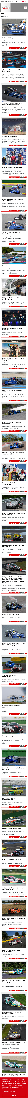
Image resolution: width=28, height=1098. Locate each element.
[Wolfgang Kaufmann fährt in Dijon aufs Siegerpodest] (14, 442)
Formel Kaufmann (8, 266)
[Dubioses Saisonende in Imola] (14, 818)
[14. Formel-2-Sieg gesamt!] (14, 126)
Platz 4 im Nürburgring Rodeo (11, 859)
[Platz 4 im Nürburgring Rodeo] (14, 848)
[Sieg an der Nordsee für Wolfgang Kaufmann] (14, 317)
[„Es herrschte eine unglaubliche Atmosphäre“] (14, 59)
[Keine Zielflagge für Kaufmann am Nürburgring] (14, 534)
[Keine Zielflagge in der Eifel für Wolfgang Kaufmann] (14, 1001)
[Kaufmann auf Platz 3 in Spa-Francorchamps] (14, 939)
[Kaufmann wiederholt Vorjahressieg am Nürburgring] (14, 502)
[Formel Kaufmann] (14, 255)
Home (2, 1)
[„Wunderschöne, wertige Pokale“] (14, 156)
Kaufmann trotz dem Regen (11, 614)
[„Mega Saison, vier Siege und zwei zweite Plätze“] (14, 188)
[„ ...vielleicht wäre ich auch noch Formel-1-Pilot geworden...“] (14, 92)
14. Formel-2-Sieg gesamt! (10, 136)
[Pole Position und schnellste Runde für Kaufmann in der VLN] (14, 1064)
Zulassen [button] (14, 1095)
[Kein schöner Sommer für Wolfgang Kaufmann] (14, 907)
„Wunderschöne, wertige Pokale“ (12, 167)
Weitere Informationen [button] (8, 1091)
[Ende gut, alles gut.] (14, 725)
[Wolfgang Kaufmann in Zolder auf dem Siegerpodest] (14, 877)
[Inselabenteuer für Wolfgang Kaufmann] (14, 695)
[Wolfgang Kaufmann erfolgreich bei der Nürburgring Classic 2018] (14, 1032)
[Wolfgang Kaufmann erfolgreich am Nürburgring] (14, 970)
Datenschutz (15, 1)
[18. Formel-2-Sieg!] (14, 27)
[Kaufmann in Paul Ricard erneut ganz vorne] (14, 379)
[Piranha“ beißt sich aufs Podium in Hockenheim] (14, 757)
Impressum (8, 1)
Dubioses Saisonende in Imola (11, 828)
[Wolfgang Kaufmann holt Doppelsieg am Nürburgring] (14, 287)
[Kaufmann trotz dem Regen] (14, 604)
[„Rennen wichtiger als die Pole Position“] (14, 222)
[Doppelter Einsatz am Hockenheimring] (14, 787)
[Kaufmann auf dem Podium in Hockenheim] (14, 411)
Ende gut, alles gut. (8, 736)
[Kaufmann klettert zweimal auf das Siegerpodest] (14, 348)
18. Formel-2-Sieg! (7, 38)
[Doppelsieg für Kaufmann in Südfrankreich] (14, 472)
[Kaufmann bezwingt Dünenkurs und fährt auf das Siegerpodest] (14, 633)
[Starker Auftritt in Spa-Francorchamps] (14, 664)
